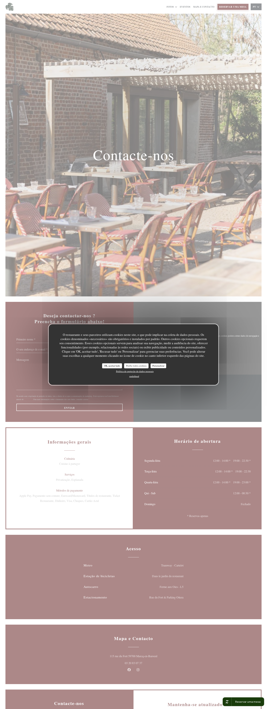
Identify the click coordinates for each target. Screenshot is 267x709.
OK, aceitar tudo (112, 365)
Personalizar (158, 365)
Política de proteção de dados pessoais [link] (135, 371)
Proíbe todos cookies (136, 365)
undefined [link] (134, 376)
